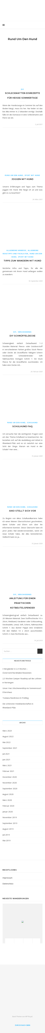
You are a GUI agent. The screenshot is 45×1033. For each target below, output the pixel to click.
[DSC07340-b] (18, 940)
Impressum (7, 877)
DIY (22, 89)
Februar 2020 (8, 806)
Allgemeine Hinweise (16, 250)
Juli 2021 (6, 754)
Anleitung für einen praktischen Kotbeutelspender (22, 603)
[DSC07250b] (36, 941)
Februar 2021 (8, 771)
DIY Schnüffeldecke (23, 336)
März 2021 (7, 765)
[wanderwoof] (22, 991)
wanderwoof (22, 9)
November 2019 (9, 817)
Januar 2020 (7, 811)
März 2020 (7, 800)
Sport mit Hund (32, 175)
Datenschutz (7, 883)
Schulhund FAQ (22, 426)
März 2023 (7, 730)
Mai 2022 (6, 742)
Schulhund (32, 423)
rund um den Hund (14, 175)
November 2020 (9, 782)
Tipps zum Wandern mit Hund (22, 261)
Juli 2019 (6, 834)
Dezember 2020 (9, 777)
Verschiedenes (25, 332)
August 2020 (8, 794)
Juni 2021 (6, 759)
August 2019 (8, 829)
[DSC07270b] (27, 941)
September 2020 (9, 788)
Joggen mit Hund (23, 179)
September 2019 (9, 823)
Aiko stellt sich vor (22, 511)
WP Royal (28, 1016)
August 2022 (8, 736)
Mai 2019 (6, 840)
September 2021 (9, 748)
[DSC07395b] (9, 940)
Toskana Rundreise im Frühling (15, 698)
